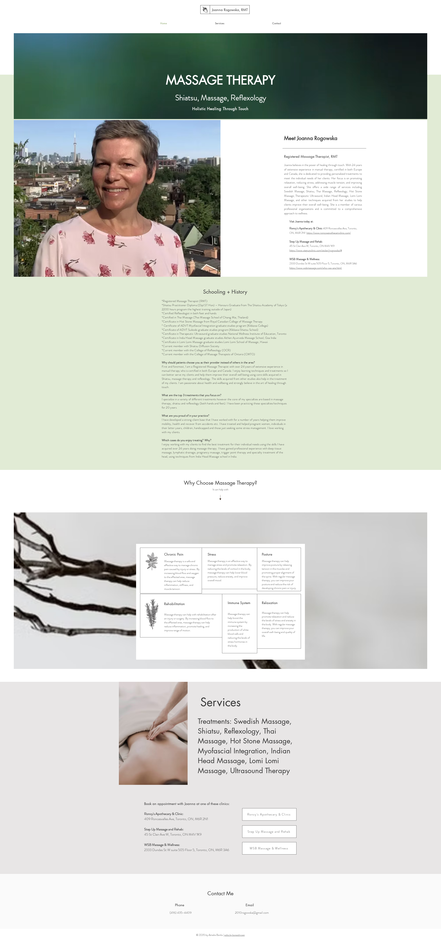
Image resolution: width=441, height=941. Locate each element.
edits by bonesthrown (234, 935)
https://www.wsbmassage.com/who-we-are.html (315, 268)
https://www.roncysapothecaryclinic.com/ (328, 233)
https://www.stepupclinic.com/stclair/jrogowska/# (315, 250)
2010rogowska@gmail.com (252, 912)
